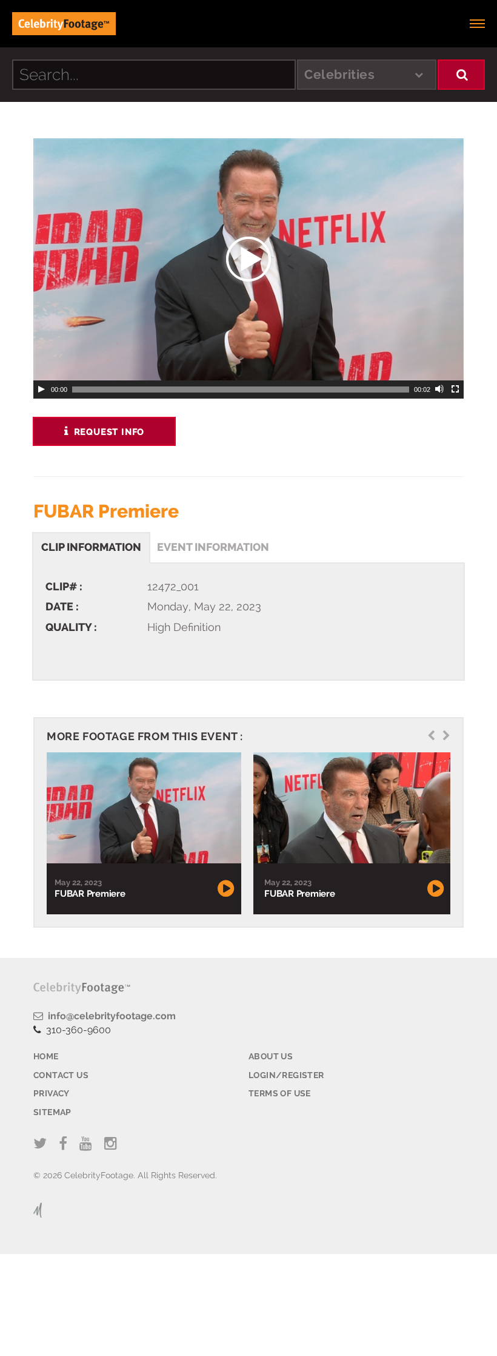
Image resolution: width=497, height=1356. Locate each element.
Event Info (213, 547)
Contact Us (60, 1075)
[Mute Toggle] (440, 389)
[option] (142, 833)
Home (46, 1056)
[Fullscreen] (456, 389)
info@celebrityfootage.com (109, 1016)
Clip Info (91, 547)
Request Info (107, 432)
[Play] (41, 389)
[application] (248, 259)
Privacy (51, 1093)
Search (461, 74)
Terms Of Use (279, 1093)
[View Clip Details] (142, 808)
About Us (270, 1056)
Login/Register (286, 1075)
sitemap (52, 1112)
